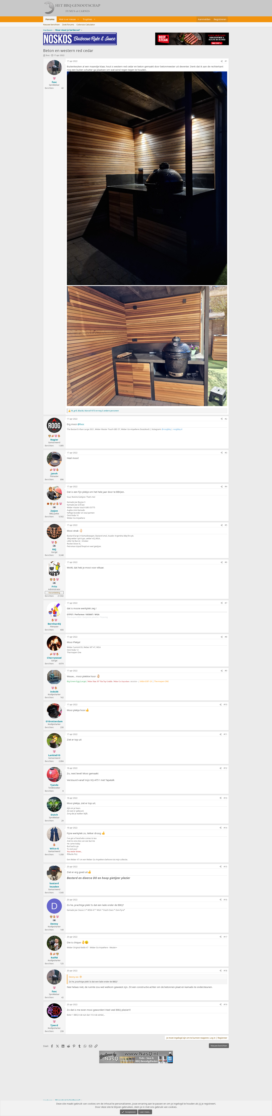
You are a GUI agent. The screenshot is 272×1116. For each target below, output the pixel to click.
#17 (225, 936)
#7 (226, 603)
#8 (226, 637)
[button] (78, 19)
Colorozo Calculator (85, 24)
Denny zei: (74, 976)
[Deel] (222, 61)
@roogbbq (166, 429)
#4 (226, 486)
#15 (225, 866)
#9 (226, 670)
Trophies (87, 19)
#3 (226, 452)
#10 (225, 704)
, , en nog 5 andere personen (95, 411)
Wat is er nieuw (67, 19)
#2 (226, 419)
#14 (225, 827)
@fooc (80, 424)
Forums (49, 19)
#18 (225, 970)
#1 (226, 61)
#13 (225, 798)
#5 (226, 525)
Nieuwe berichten (51, 24)
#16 (225, 899)
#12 (225, 768)
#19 (225, 1004)
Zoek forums (68, 24)
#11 (225, 734)
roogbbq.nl (177, 429)
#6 (226, 562)
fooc (48, 55)
